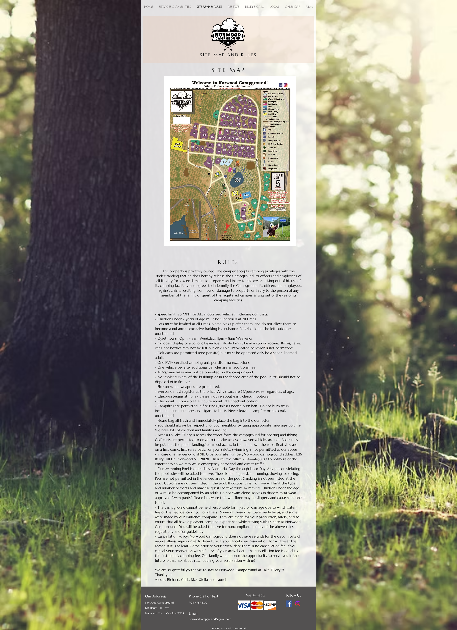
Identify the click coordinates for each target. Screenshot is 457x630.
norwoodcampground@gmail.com (210, 619)
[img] (244, 605)
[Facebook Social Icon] (289, 603)
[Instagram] (298, 603)
